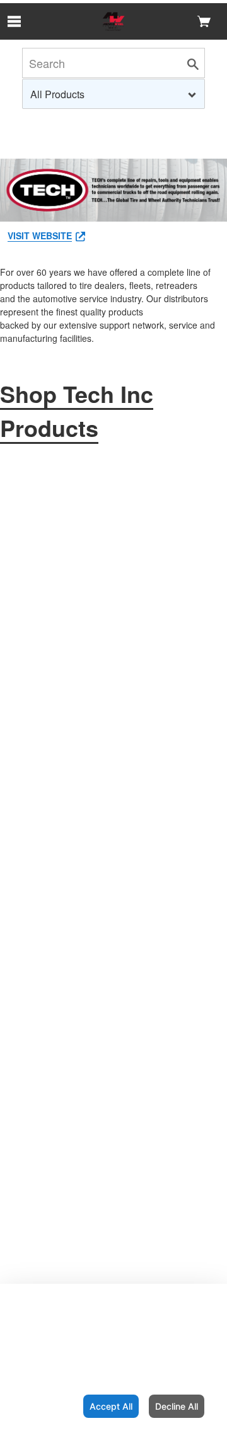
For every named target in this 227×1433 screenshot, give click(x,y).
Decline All (176, 1406)
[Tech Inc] (113, 21)
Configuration (39, 1406)
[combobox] (113, 94)
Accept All (111, 1406)
